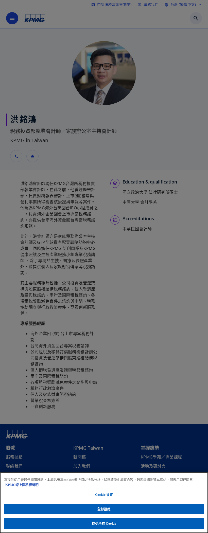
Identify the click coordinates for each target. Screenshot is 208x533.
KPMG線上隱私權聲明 (22, 485)
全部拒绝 (104, 509)
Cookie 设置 (104, 495)
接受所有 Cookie (104, 523)
